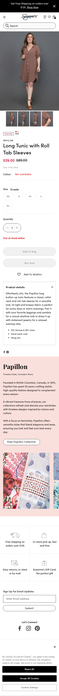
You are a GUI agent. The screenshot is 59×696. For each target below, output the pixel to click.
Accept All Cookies (29, 678)
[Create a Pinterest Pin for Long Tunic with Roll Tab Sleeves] (7, 352)
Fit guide (14, 189)
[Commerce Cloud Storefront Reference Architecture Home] (29, 17)
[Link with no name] (26, 480)
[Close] (54, 6)
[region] (29, 668)
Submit (29, 608)
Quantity (8, 219)
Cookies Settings (29, 687)
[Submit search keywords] (7, 25)
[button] (19, 274)
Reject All (29, 669)
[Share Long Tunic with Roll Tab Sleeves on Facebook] (4, 352)
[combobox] (29, 26)
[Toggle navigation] (4, 17)
